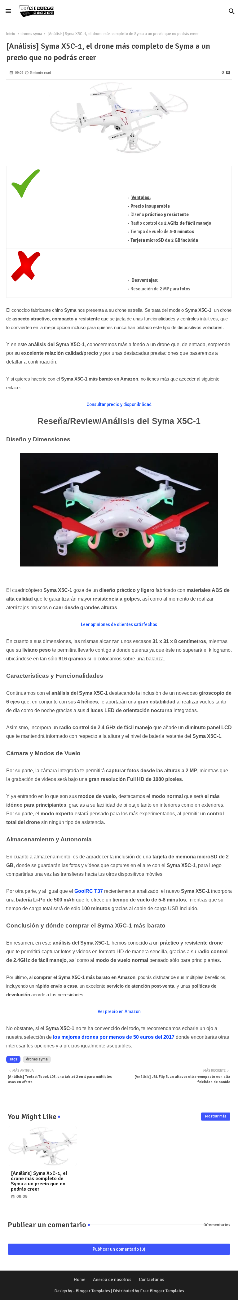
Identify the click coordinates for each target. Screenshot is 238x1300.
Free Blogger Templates (162, 1290)
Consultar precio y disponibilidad (119, 404)
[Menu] (8, 11)
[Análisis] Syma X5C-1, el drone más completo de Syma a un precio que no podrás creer (39, 1181)
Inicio (10, 33)
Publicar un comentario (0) (119, 1249)
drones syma (31, 33)
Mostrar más (216, 1116)
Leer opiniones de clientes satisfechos (119, 624)
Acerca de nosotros (112, 1279)
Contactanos (151, 1279)
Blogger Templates (93, 1290)
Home (80, 1279)
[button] (232, 11)
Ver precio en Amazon (119, 1011)
